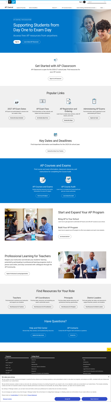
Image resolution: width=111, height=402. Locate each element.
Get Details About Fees (42, 118)
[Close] (108, 376)
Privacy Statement (32, 395)
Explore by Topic (94, 118)
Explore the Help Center (38, 335)
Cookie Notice (14, 395)
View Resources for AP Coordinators (42, 306)
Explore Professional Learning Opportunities (17, 273)
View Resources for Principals (68, 306)
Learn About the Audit (68, 195)
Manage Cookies (7, 399)
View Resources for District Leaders (94, 306)
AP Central (9, 7)
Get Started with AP (64, 236)
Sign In (17, 42)
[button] (102, 6)
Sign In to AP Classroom (55, 78)
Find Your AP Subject (43, 195)
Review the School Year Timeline (55, 151)
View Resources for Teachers (17, 306)
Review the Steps (68, 120)
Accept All (67, 399)
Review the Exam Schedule (16, 118)
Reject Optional (94, 399)
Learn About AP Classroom (31, 42)
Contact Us (72, 335)
